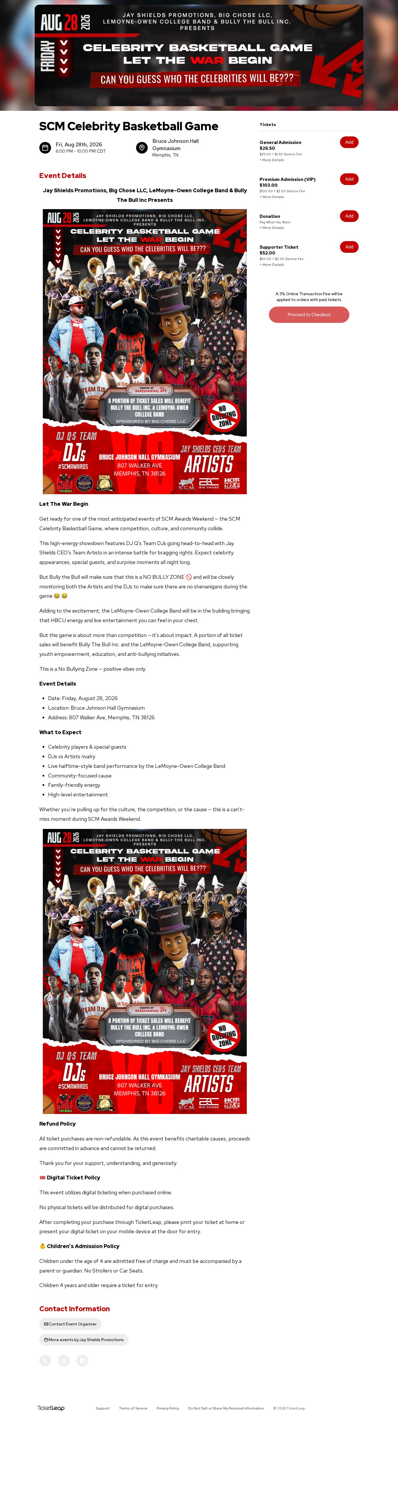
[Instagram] (64, 1360)
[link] (309, 315)
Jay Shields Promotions (86, 1339)
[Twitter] (45, 1360)
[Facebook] (82, 1360)
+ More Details (272, 160)
